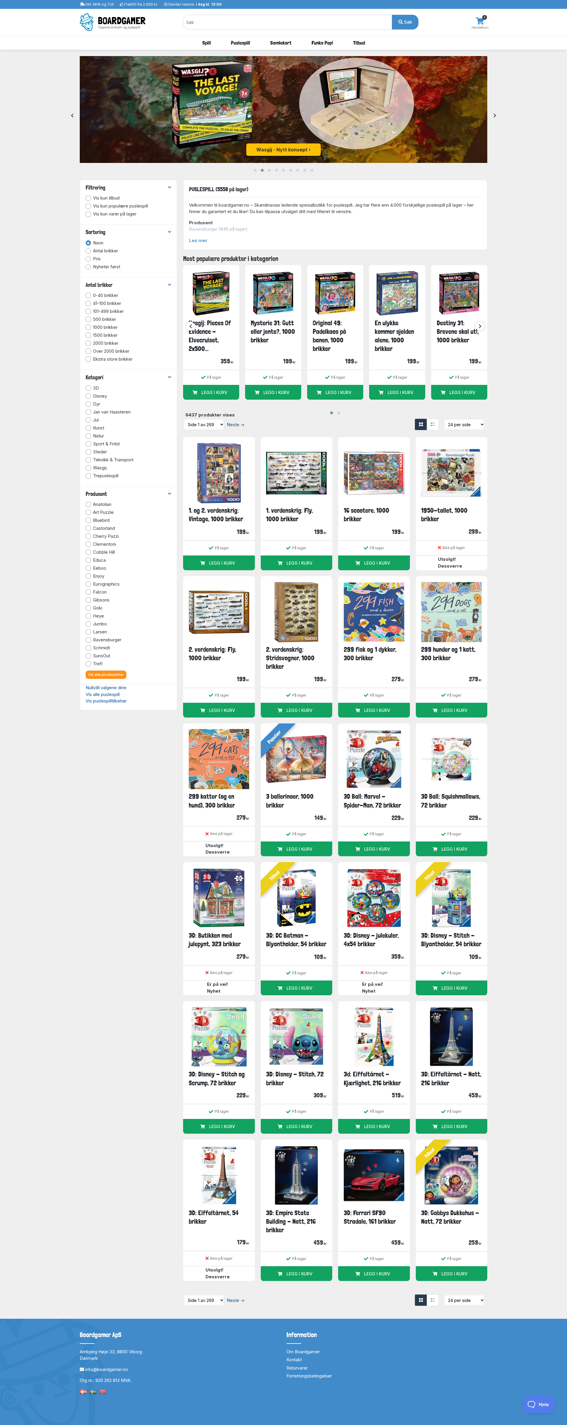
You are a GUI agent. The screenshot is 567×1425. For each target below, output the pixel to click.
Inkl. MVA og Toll (99, 4)
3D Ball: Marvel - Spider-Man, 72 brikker (372, 800)
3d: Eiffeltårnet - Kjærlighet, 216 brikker (372, 1078)
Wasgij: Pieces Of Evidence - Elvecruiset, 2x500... (210, 336)
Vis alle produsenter (106, 674)
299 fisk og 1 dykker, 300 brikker (370, 654)
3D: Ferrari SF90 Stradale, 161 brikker (370, 1217)
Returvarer (297, 1368)
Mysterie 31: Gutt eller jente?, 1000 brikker (273, 331)
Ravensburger (203, 229)
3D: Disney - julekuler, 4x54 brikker (371, 940)
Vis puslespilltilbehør (106, 701)
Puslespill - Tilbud (282, 150)
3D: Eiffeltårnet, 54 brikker (214, 1217)
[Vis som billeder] (421, 424)
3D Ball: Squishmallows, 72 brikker (450, 800)
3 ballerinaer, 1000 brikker (290, 800)
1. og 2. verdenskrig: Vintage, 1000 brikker (216, 514)
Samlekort (280, 43)
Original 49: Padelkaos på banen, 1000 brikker (329, 336)
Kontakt (294, 1359)
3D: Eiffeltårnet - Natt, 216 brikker (451, 1078)
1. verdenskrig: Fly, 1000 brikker (289, 514)
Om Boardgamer (303, 1351)
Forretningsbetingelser (309, 1376)
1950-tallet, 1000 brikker (444, 514)
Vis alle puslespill (103, 694)
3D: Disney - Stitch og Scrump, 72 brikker (217, 1078)
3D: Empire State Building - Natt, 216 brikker (291, 1221)
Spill (206, 43)
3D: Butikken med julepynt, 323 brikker (215, 940)
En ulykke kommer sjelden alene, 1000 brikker (394, 336)
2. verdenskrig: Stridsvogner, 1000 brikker (290, 658)
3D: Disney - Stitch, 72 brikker (295, 1078)
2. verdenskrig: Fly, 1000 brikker (212, 654)
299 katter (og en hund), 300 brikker (212, 800)
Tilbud (359, 43)
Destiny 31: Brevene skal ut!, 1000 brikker (458, 331)
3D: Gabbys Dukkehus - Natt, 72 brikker (450, 1217)
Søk (407, 22)
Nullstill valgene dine (106, 687)
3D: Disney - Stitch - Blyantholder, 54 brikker (451, 940)
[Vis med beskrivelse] (433, 424)
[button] (255, 170)
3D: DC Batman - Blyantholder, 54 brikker (296, 940)
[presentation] (72, 115)
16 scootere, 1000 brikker (366, 514)
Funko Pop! (322, 43)
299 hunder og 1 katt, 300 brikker (448, 654)
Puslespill (240, 43)
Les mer (198, 240)
